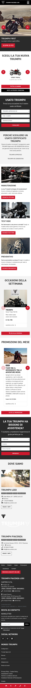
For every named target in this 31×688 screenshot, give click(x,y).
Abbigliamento (4, 662)
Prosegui (15, 453)
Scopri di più (10, 325)
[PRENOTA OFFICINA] (15, 686)
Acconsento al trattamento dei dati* (12, 628)
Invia (27, 624)
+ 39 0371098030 (6, 591)
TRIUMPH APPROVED (15, 154)
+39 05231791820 (7, 600)
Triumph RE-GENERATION (15, 158)
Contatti (13, 568)
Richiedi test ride (8, 233)
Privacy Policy (5, 671)
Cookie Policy (14, 671)
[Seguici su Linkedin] (12, 639)
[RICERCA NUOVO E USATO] (6, 686)
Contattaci (17, 591)
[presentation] (3, 27)
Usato (16, 565)
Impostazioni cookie (7, 673)
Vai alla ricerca (16, 333)
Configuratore (4, 648)
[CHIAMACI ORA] (20, 686)
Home (3, 565)
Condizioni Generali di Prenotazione (11, 678)
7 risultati (15, 125)
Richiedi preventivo (9, 268)
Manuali (3, 655)
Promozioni (23, 565)
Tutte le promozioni (15, 412)
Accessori (3, 658)
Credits (3, 681)
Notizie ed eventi (5, 665)
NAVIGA (5, 498)
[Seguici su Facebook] (3, 639)
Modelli (9, 565)
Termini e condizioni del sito (9, 676)
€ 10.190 (9, 320)
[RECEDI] (25, 686)
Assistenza (6, 568)
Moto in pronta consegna (15, 90)
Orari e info (6, 507)
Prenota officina (8, 197)
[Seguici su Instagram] (7, 639)
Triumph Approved (6, 652)
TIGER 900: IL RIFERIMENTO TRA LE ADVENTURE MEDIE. (14, 370)
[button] (28, 2)
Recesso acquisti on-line (10, 572)
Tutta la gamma (15, 86)
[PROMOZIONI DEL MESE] (11, 686)
